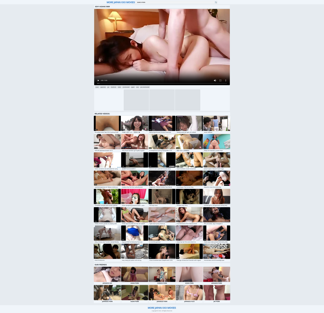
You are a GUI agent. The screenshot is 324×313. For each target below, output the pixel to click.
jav (108, 87)
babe (119, 87)
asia (137, 87)
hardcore (113, 87)
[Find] (216, 2)
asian (97, 87)
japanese (103, 87)
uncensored (126, 87)
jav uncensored (144, 87)
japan (132, 87)
